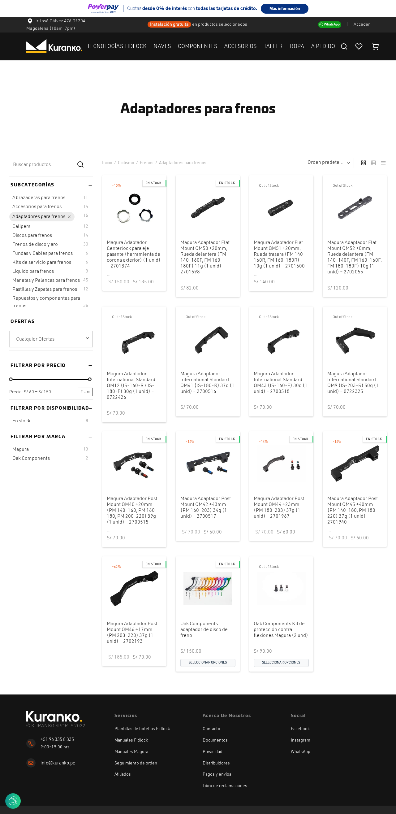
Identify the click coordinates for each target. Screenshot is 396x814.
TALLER (273, 46)
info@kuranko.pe (58, 763)
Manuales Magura (131, 752)
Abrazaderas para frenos (38, 197)
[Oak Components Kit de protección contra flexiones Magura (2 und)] (281, 588)
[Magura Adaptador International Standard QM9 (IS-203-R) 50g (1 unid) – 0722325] (354, 338)
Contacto (211, 729)
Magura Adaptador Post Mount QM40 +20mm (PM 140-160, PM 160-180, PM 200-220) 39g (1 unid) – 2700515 (132, 510)
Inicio (107, 163)
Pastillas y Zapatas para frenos (44, 289)
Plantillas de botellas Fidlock (142, 729)
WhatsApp (300, 752)
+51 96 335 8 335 (57, 740)
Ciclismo (126, 163)
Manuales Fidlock (131, 740)
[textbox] (51, 339)
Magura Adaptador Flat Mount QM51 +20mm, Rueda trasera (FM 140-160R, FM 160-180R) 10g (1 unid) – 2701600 (279, 254)
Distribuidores (216, 763)
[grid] (363, 163)
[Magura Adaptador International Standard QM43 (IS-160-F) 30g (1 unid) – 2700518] (281, 338)
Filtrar (85, 392)
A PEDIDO (323, 46)
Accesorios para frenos (37, 206)
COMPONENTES (197, 46)
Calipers (21, 226)
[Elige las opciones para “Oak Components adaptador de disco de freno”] (197, 601)
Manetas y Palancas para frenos (46, 280)
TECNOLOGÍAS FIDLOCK (116, 46)
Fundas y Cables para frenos (42, 253)
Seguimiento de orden (135, 763)
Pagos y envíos (217, 774)
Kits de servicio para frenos (41, 262)
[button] (123, 220)
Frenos (146, 163)
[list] (383, 163)
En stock (21, 421)
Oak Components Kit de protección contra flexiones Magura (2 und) (281, 629)
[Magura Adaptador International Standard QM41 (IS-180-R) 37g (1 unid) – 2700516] (207, 338)
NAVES (162, 46)
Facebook (300, 729)
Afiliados (122, 774)
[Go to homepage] (54, 716)
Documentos (215, 740)
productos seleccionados (223, 24)
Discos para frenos (32, 235)
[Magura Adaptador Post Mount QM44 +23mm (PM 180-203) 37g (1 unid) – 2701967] (281, 463)
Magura (20, 449)
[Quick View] (144, 220)
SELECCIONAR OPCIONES (208, 662)
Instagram (300, 740)
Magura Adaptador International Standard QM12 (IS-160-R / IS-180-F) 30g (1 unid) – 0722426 (131, 385)
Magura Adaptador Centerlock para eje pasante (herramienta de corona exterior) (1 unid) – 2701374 (134, 254)
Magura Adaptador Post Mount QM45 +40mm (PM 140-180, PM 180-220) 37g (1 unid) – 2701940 (352, 510)
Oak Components (31, 458)
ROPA (297, 46)
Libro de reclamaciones (225, 786)
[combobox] (51, 338)
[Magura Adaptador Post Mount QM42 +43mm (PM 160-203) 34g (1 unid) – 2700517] (207, 463)
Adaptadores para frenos (38, 216)
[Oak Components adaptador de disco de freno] (207, 588)
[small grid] (373, 163)
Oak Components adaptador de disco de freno (204, 629)
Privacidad (212, 752)
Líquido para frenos (33, 271)
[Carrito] (375, 46)
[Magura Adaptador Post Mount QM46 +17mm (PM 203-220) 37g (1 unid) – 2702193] (134, 588)
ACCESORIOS (240, 46)
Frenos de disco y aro (35, 244)
